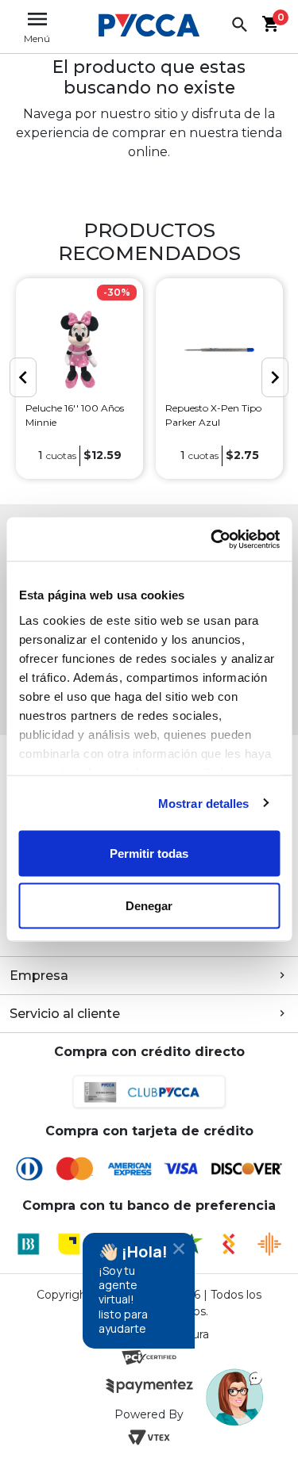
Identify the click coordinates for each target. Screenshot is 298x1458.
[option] (79, 379)
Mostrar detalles (204, 802)
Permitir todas (149, 853)
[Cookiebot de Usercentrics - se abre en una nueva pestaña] (212, 539)
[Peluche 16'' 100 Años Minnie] (79, 350)
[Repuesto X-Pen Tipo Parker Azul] (219, 350)
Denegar (149, 905)
